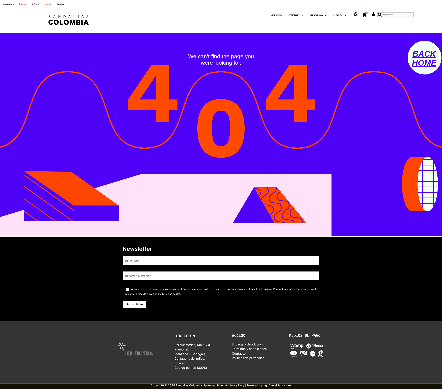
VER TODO (276, 15)
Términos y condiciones (249, 349)
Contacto (239, 353)
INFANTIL (338, 15)
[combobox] (395, 14)
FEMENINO (294, 15)
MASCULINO (316, 15)
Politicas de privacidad (248, 358)
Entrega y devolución (247, 344)
